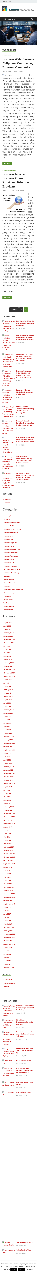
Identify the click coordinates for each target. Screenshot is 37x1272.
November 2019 (9, 817)
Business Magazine (10, 542)
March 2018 (7, 884)
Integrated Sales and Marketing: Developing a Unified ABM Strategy (24, 392)
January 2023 (8, 713)
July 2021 (6, 756)
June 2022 (7, 723)
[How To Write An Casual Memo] (8, 1083)
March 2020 (7, 803)
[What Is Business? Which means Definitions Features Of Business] (8, 1032)
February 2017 (8, 927)
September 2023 (9, 696)
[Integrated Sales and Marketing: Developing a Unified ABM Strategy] (8, 390)
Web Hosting (8, 609)
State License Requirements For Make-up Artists (24, 1022)
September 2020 (9, 783)
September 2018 (9, 864)
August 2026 (7, 623)
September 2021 (9, 750)
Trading (6, 603)
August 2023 (7, 700)
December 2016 (9, 934)
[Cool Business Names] (8, 1092)
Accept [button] (14, 1269)
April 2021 (7, 760)
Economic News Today (11, 573)
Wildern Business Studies (24, 1242)
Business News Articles (9, 171)
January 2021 (8, 770)
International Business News (13, 589)
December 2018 (9, 854)
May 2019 (6, 837)
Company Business (10, 566)
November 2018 (9, 857)
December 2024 (9, 669)
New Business (8, 599)
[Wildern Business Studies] (8, 1242)
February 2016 (8, 967)
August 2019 (7, 827)
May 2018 (6, 877)
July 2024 (6, 683)
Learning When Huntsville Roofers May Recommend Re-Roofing (25, 323)
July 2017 (6, 910)
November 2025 (9, 643)
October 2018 (8, 860)
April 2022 (7, 730)
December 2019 (9, 813)
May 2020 (6, 797)
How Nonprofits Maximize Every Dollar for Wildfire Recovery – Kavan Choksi (25, 440)
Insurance (6, 586)
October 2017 (8, 900)
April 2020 (7, 800)
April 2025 (7, 656)
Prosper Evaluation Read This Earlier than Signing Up (24, 1050)
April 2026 (7, 626)
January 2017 (8, 931)
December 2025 (9, 639)
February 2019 (8, 847)
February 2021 (8, 767)
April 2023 (7, 706)
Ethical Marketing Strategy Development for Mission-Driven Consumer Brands (25, 337)
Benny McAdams (18, 71)
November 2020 (9, 777)
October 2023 (8, 693)
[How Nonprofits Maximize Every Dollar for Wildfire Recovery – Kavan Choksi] (8, 438)
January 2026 (8, 636)
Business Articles (9, 526)
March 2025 (7, 659)
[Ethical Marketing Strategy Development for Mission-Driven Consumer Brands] (8, 335)
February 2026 (8, 633)
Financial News (8, 579)
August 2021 (7, 753)
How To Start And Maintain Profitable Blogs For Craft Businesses (24, 1070)
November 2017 (9, 897)
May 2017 (6, 917)
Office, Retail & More (23, 1060)
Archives (6, 503)
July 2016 (6, 951)
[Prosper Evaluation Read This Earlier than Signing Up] (8, 1049)
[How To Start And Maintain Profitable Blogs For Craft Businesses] (8, 1068)
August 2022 (7, 716)
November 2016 (9, 937)
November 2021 (9, 743)
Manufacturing (8, 593)
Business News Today (10, 553)
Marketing (7, 596)
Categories (7, 499)
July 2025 (6, 646)
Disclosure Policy (9, 983)
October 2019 (8, 820)
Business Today (8, 559)
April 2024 (7, 686)
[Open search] (32, 19)
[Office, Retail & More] (8, 1061)
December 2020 (9, 773)
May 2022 (6, 726)
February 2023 (8, 710)
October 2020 (8, 780)
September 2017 (9, 904)
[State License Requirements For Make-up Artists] (8, 1020)
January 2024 (8, 690)
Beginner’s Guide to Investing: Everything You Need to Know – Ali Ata (25, 423)
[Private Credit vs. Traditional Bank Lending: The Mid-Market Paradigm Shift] (8, 407)
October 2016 (8, 941)
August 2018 (7, 867)
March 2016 (7, 964)
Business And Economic (11, 522)
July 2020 (6, 790)
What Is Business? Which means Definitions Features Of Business (25, 1034)
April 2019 (7, 840)
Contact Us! (7, 980)
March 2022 (7, 733)
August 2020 (7, 787)
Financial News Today (11, 583)
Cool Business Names (23, 1092)
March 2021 (7, 763)
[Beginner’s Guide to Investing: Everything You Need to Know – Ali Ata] (8, 421)
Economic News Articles (11, 569)
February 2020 (8, 807)
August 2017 (7, 907)
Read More (6, 163)
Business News (6, 56)
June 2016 (7, 954)
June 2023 (7, 703)
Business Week (8, 563)
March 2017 (7, 924)
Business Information (10, 532)
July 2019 (6, 830)
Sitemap (6, 986)
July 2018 (6, 870)
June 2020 (7, 793)
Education (6, 576)
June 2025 (7, 649)
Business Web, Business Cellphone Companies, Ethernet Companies (18, 63)
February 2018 (8, 887)
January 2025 (8, 666)
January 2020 (8, 810)
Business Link (8, 536)
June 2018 (7, 874)
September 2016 (9, 944)
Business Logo (8, 539)
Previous (14, 309)
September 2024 (9, 676)
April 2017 (7, 921)
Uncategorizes (8, 606)
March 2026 (7, 629)
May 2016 (6, 957)
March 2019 (7, 844)
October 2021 (8, 746)
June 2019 (7, 833)
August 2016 (7, 947)
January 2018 (8, 890)
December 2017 (9, 894)
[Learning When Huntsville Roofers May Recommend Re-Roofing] (8, 321)
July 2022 (6, 720)
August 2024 (7, 679)
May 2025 (6, 653)
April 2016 (7, 961)
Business (6, 519)
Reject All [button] (21, 1269)
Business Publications (10, 556)
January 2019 (8, 850)
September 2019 (9, 823)
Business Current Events (12, 529)
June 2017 (7, 914)
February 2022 (8, 736)
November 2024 (9, 673)
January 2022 (8, 740)
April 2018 (7, 880)
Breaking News (8, 516)
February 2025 (8, 663)
